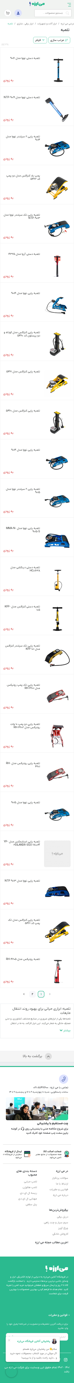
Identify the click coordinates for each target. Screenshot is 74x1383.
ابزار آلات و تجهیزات (47, 23)
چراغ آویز (63, 1228)
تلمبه (10, 23)
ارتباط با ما (62, 1184)
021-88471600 (40, 1087)
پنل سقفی (31, 1204)
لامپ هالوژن (30, 1187)
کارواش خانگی (60, 1234)
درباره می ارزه (60, 1195)
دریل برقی (62, 1217)
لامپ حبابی (30, 1182)
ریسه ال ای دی (28, 1193)
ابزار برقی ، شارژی (25, 23)
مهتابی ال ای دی (27, 1199)
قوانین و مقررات (59, 1189)
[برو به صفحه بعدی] (24, 994)
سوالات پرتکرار (60, 1178)
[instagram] (65, 1360)
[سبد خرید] (7, 13)
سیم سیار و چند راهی (56, 1222)
